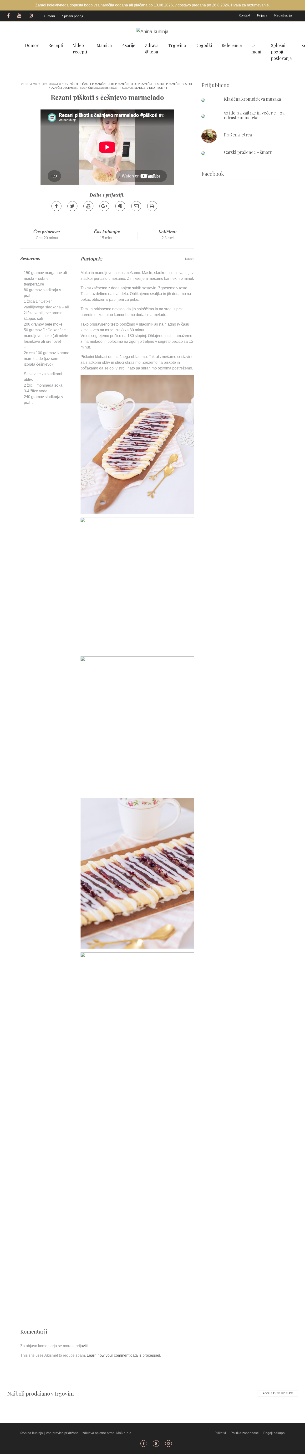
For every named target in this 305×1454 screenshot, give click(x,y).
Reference (232, 45)
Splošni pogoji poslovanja (281, 51)
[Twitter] (72, 206)
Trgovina (177, 45)
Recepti (55, 45)
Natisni (189, 258)
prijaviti (82, 1346)
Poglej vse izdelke (278, 1393)
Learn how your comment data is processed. (124, 1355)
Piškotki (220, 1433)
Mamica (104, 45)
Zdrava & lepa (151, 48)
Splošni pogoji (72, 16)
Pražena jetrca (238, 135)
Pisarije (128, 45)
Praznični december (62, 87)
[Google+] (104, 206)
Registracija (283, 15)
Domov (32, 45)
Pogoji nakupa (274, 1433)
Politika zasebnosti (245, 1433)
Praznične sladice (151, 84)
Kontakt (244, 15)
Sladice (127, 87)
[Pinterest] (120, 206)
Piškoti (74, 84)
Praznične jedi (103, 84)
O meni (49, 16)
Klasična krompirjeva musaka (252, 99)
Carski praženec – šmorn (248, 152)
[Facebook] (56, 206)
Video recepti (80, 48)
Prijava (262, 15)
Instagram (31, 15)
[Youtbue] (88, 206)
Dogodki (203, 45)
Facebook (8, 15)
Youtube (20, 15)
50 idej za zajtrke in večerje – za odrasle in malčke (254, 115)
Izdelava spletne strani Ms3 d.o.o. (106, 1433)
